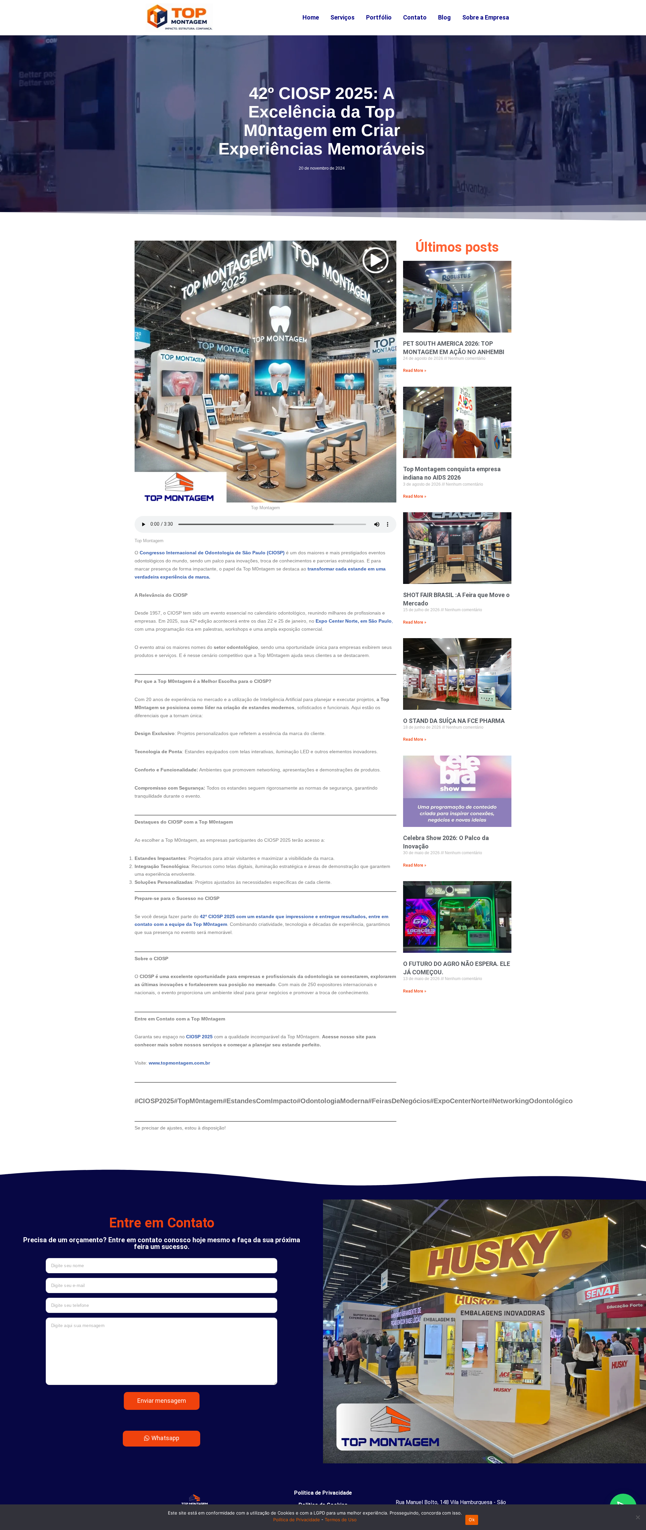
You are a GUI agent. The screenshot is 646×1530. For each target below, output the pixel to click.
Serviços (342, 17)
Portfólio (379, 17)
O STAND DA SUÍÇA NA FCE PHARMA (454, 720)
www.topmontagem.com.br (179, 1063)
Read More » (414, 370)
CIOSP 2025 (200, 1036)
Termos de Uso (341, 1519)
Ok (472, 1519)
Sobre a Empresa (485, 17)
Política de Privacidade (323, 1493)
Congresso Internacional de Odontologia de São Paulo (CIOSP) (213, 552)
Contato (415, 17)
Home (310, 17)
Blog (444, 17)
